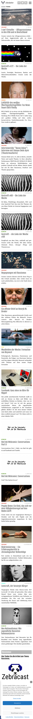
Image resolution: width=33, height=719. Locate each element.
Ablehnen (17, 708)
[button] (31, 682)
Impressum (26, 717)
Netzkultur (3, 63)
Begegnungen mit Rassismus (13, 272)
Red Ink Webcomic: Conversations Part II (15, 443)
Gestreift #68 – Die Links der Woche (13, 196)
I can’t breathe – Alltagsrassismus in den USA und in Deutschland (16, 31)
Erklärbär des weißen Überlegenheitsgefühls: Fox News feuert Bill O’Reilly (15, 105)
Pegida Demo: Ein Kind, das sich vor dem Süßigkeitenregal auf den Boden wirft (16, 508)
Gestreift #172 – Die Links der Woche (14, 67)
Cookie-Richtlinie (9, 717)
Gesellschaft (4, 27)
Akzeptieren (17, 703)
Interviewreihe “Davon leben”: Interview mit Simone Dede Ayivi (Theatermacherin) (15, 150)
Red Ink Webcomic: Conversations (15, 476)
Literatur (3, 583)
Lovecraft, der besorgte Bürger (14, 586)
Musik (2, 347)
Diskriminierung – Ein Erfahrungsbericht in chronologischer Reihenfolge (13, 549)
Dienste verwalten (17, 698)
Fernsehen (3, 100)
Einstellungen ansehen (17, 713)
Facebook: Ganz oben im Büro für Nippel (15, 391)
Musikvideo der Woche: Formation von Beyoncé (15, 351)
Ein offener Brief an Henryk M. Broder (14, 310)
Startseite (3, 6)
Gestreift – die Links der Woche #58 (14, 235)
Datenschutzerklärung (19, 717)
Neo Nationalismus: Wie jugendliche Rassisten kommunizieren (11, 631)
